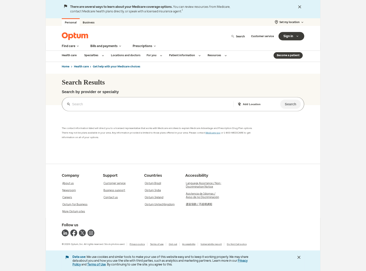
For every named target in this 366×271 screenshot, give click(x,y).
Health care (81, 66)
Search (240, 36)
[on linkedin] (65, 232)
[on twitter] (82, 232)
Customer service (262, 36)
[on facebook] (73, 232)
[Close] (299, 7)
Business (89, 22)
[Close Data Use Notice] (299, 257)
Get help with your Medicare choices (116, 66)
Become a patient (288, 55)
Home (65, 66)
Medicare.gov (212, 132)
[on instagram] (90, 232)
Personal (71, 22)
